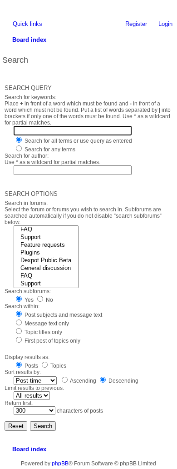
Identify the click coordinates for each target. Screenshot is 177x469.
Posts (30, 366)
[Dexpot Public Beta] (46, 260)
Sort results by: (23, 372)
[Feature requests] (46, 245)
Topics (57, 366)
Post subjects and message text (62, 315)
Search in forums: (26, 203)
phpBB (60, 463)
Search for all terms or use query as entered (77, 141)
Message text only (46, 323)
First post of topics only (51, 341)
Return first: (19, 403)
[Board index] (6, 6)
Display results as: (27, 357)
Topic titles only (42, 332)
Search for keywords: (30, 97)
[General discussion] (46, 268)
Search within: (22, 306)
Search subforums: (28, 291)
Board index (29, 449)
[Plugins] (46, 253)
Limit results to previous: (34, 388)
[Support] (46, 237)
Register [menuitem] (136, 23)
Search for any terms (49, 149)
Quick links (27, 23)
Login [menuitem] (165, 23)
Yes (28, 300)
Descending (122, 381)
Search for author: (27, 156)
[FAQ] (46, 230)
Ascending (82, 381)
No (48, 300)
